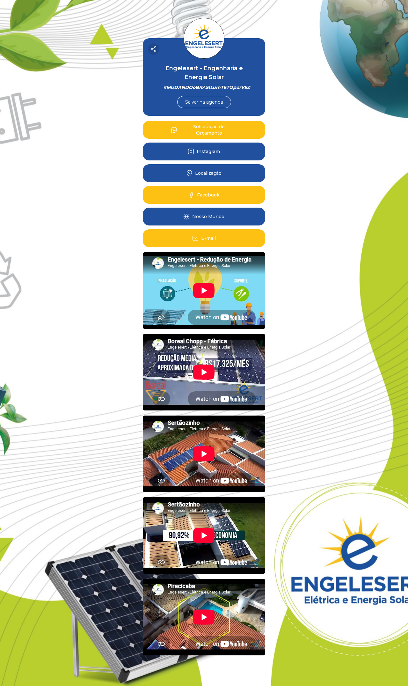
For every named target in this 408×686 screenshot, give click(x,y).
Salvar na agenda (204, 102)
